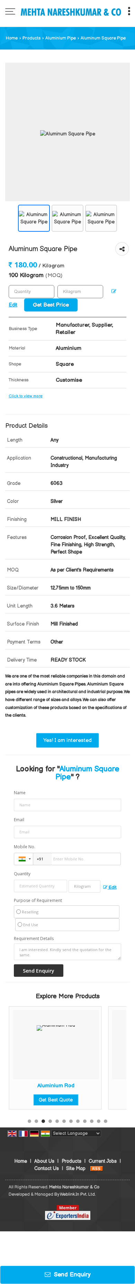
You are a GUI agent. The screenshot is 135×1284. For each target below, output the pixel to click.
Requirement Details (34, 938)
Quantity (22, 874)
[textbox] (80, 291)
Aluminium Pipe (60, 38)
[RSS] (96, 1168)
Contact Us (46, 1168)
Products (31, 38)
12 (105, 1121)
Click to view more (26, 396)
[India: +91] (23, 859)
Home (12, 38)
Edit (112, 887)
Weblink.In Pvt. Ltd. (78, 1194)
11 (98, 1121)
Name (20, 793)
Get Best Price (51, 305)
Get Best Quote (30, 1100)
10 (91, 1121)
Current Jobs (103, 1161)
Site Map (76, 1168)
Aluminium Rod (30, 1085)
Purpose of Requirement (38, 900)
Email (19, 820)
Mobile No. (24, 847)
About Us (44, 1161)
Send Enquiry (71, 1274)
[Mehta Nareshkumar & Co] (71, 12)
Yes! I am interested (67, 740)
